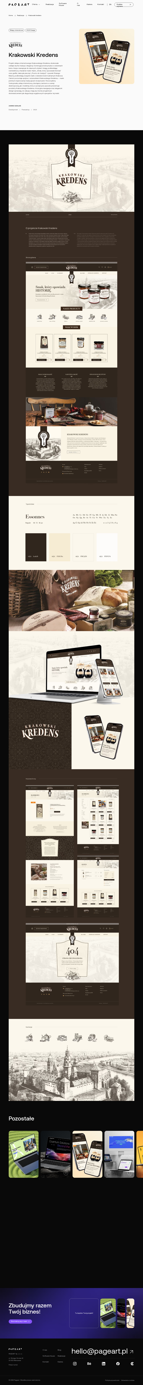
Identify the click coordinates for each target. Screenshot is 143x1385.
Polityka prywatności (112, 1380)
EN (110, 4)
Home (11, 15)
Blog (59, 1350)
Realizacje (50, 4)
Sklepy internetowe (16, 30)
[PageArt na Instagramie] (75, 1364)
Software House (63, 4)
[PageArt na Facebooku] (118, 1364)
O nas (78, 4)
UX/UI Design (30, 30)
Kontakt (100, 4)
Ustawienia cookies (127, 1380)
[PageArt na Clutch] (132, 1364)
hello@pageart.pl (100, 1351)
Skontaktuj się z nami (19, 1321)
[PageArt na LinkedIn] (104, 1364)
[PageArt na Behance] (89, 1364)
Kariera (89, 4)
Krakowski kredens (34, 15)
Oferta (34, 4)
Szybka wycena (120, 5)
